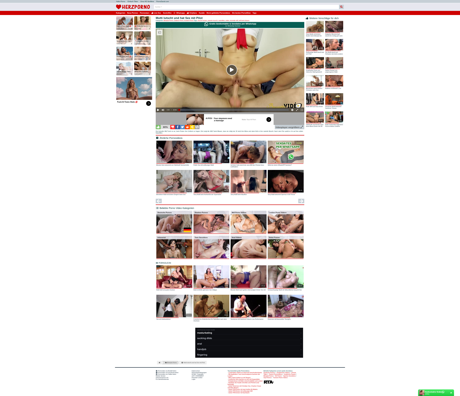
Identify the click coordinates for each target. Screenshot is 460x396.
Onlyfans (193, 13)
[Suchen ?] (341, 7)
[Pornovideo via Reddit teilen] (187, 127)
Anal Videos (237, 237)
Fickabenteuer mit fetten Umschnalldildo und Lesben (245, 381)
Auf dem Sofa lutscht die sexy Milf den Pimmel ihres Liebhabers (247, 166)
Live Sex (157, 13)
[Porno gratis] (133, 10)
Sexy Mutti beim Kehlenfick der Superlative (207, 194)
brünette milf (234, 20)
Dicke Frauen (274, 237)
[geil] (158, 127)
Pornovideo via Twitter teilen (167, 374)
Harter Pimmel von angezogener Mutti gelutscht (331, 71)
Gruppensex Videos (283, 372)
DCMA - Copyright (197, 374)
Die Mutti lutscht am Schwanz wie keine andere (334, 53)
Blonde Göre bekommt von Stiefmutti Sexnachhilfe (172, 165)
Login (193, 379)
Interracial (162, 237)
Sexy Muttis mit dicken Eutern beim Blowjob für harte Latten (314, 35)
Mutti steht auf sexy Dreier (314, 106)
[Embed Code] (197, 127)
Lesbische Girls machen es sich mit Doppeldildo (244, 379)
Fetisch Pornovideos (275, 374)
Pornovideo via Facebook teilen (168, 372)
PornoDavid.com (162, 1)
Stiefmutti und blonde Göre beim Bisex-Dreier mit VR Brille (314, 125)
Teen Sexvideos (201, 237)
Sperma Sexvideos (289, 376)
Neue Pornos (132, 13)
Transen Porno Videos (280, 377)
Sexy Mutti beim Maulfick (239, 194)
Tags (254, 13)
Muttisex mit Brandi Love (333, 88)
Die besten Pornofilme (241, 13)
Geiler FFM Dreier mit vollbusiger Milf (240, 391)
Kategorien (120, 13)
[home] (159, 362)
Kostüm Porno (188, 20)
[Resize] (297, 110)
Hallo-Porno (120, 1)
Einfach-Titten (133, 1)
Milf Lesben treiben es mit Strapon (239, 377)
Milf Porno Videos (239, 212)
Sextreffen (167, 13)
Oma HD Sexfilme (147, 1)
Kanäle (202, 13)
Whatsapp (180, 13)
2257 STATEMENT (198, 376)
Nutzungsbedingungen (199, 372)
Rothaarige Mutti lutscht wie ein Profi (315, 53)
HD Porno (278, 376)
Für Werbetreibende (162, 379)
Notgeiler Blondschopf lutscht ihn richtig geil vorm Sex (333, 35)
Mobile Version (160, 376)
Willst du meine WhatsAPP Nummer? (280, 165)
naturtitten (221, 20)
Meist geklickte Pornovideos (218, 13)
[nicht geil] (172, 127)
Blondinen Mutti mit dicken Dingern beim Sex (171, 194)
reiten (227, 20)
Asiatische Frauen (290, 374)
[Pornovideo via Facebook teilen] (177, 127)
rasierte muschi (213, 20)
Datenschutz (196, 371)
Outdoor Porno (179, 20)
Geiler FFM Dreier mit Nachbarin (239, 393)
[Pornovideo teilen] (192, 127)
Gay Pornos (267, 377)
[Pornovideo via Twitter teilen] (182, 127)
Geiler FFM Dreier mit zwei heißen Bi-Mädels (243, 389)
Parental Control (197, 377)
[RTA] (269, 383)
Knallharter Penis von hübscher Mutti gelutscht (314, 71)
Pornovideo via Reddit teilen (167, 371)
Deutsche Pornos (165, 212)
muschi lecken (202, 20)
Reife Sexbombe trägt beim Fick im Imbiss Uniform (334, 125)
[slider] (234, 110)
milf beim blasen (244, 20)
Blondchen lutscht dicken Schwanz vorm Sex (314, 89)
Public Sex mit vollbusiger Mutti (203, 165)
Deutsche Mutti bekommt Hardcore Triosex (333, 107)
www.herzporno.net (162, 377)
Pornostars (144, 13)
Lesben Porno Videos (278, 212)
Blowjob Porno (168, 20)
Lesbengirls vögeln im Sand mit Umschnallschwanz (245, 372)
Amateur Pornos (201, 212)
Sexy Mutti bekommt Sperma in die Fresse (281, 194)
